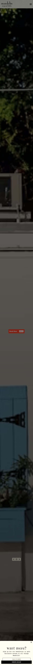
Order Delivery (16, 336)
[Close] (2, 324)
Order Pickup (16, 340)
